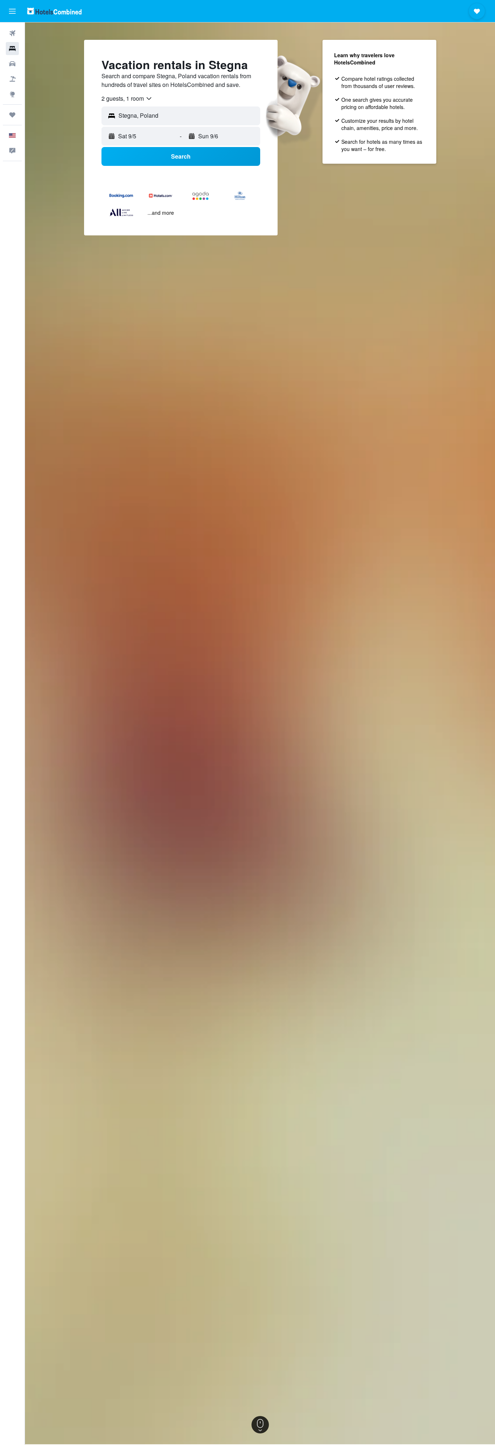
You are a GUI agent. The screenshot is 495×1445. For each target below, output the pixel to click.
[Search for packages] (12, 79)
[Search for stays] (12, 48)
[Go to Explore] (12, 94)
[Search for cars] (12, 63)
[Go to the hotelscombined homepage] (54, 11)
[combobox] (127, 98)
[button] (12, 11)
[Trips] (12, 115)
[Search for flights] (12, 33)
